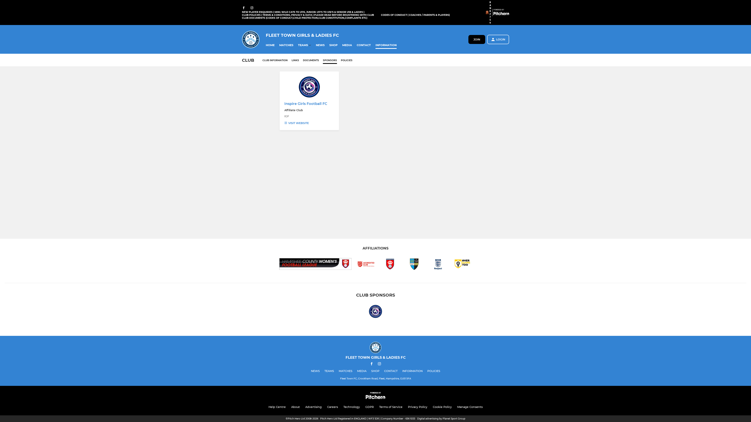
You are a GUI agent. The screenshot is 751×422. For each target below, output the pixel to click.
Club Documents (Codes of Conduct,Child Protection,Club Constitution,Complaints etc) (304, 17)
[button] (270, 45)
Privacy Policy (417, 407)
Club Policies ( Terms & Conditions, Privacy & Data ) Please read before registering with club (308, 14)
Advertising (313, 407)
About (295, 407)
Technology (351, 407)
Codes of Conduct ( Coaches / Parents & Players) (415, 14)
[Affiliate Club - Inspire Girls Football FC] (375, 312)
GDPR (369, 407)
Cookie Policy (442, 407)
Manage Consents (470, 407)
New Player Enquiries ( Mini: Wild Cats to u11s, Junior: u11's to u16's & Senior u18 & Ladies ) (303, 12)
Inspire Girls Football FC (305, 104)
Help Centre (277, 407)
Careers (332, 407)
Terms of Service (390, 407)
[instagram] (252, 8)
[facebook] (243, 8)
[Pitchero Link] (501, 14)
